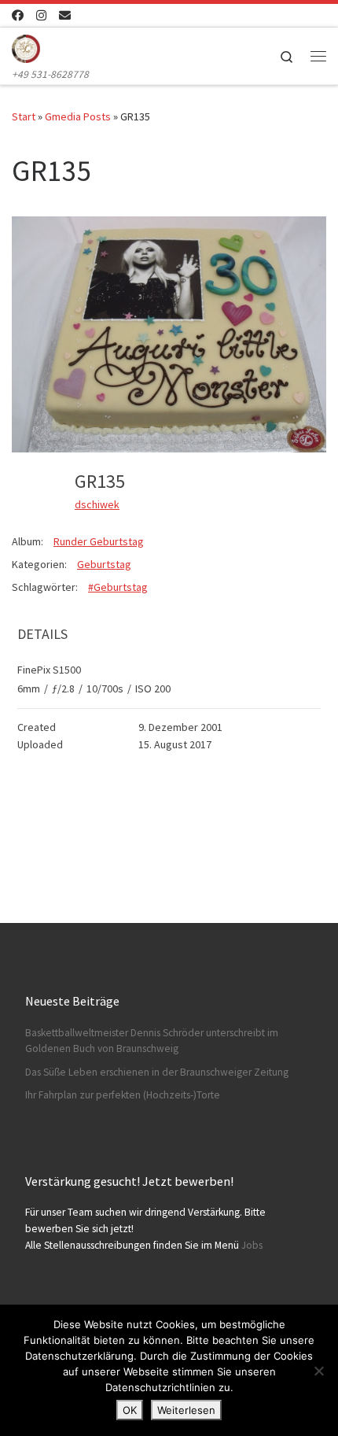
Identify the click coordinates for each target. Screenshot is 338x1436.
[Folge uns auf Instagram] (41, 15)
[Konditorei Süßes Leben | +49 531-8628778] (26, 46)
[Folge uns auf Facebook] (18, 15)
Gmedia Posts (78, 116)
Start (23, 116)
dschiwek (97, 504)
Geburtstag (104, 564)
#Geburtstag (118, 587)
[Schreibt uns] (65, 15)
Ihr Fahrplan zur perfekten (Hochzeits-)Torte (122, 1095)
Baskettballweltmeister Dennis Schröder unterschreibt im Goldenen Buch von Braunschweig (151, 1041)
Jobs (252, 1245)
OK (130, 1410)
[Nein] (318, 1371)
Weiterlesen (186, 1410)
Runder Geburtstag (98, 541)
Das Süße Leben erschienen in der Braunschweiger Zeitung (156, 1072)
